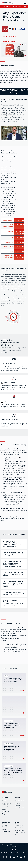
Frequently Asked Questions (20, 833)
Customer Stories (20, 800)
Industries (17, 805)
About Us (4, 800)
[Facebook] (10, 857)
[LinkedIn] (7, 857)
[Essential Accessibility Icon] (14, 849)
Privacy (8, 852)
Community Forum (20, 828)
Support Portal (19, 825)
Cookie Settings (22, 852)
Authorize (6, 474)
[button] (14, 50)
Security (13, 852)
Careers (4, 809)
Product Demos (6, 831)
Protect (5, 472)
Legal (3, 852)
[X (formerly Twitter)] (4, 857)
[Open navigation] (25, 2)
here (15, 648)
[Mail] (21, 857)
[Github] (17, 857)
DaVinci (24, 470)
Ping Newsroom (6, 814)
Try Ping (4, 829)
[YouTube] (14, 857)
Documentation (19, 830)
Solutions (17, 803)
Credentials (16, 472)
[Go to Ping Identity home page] (7, 3)
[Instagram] (24, 857)
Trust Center (5, 811)
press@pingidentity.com (16, 651)
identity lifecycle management (13, 481)
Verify (10, 472)
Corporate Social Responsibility (6, 803)
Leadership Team (7, 807)
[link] (14, 683)
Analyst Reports (19, 807)
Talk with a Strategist (5, 826)
